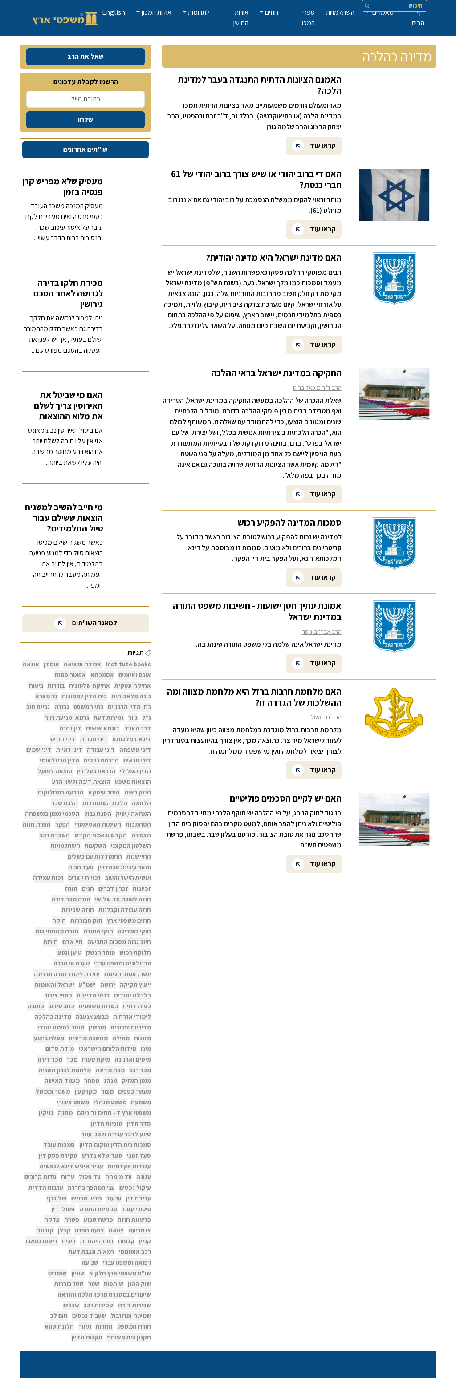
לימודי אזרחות (132, 1017)
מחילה (121, 1038)
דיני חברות (94, 739)
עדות (67, 1177)
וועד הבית (81, 867)
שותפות (113, 1284)
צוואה (116, 1230)
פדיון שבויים (86, 1198)
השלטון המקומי (131, 846)
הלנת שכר (64, 803)
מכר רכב (140, 1070)
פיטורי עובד (136, 1209)
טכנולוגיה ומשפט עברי (122, 963)
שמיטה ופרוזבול (130, 1316)
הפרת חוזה (36, 824)
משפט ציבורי (73, 1102)
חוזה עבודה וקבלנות (124, 910)
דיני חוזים (63, 739)
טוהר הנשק (100, 952)
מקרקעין (85, 1091)
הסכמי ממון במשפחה (52, 814)
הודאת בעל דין (96, 771)
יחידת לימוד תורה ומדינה (67, 974)
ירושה (107, 985)
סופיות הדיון (106, 1123)
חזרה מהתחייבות (57, 931)
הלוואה (141, 803)
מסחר (91, 1081)
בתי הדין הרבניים (129, 707)
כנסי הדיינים (93, 995)
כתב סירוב (61, 1006)
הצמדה (141, 835)
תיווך (84, 1326)
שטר (93, 1284)
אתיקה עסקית (132, 685)
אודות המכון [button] (156, 12)
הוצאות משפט (133, 782)
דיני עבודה (101, 750)
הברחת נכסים (101, 760)
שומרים (57, 1273)
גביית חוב (38, 707)
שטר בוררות (69, 1284)
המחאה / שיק (133, 814)
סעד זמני (139, 1155)
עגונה (143, 1177)
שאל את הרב (85, 56)
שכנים (71, 1305)
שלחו (85, 119)
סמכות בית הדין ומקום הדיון (115, 1145)
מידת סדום (59, 1049)
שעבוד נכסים (89, 1316)
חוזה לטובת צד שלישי (123, 899)
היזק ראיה (137, 792)
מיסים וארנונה (132, 1059)
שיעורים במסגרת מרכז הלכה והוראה (104, 1294)
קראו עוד (322, 145)
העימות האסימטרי (97, 824)
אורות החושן (240, 18)
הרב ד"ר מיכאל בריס (317, 388)
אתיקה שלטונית (89, 685)
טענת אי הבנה (71, 963)
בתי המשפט (88, 707)
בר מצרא (46, 696)
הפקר (62, 824)
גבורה (61, 707)
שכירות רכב (99, 1305)
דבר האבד (137, 728)
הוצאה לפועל (55, 771)
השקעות (95, 846)
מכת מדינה (110, 1070)
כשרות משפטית (98, 1006)
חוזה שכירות (77, 910)
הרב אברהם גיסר (322, 632)
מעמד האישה (62, 1081)
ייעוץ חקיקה (135, 985)
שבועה (89, 1262)
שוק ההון (139, 1284)
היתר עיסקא (104, 792)
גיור (133, 717)
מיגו (146, 1049)
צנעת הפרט (89, 1230)
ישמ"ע (87, 985)
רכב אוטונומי (134, 1252)
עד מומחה (118, 1177)
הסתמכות (138, 824)
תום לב (59, 1316)
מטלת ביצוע (49, 1038)
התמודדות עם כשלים (95, 856)
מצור (107, 1091)
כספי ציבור (58, 995)
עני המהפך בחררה (91, 1187)
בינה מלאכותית (131, 696)
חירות (50, 942)
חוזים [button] (271, 12)
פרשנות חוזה (134, 1220)
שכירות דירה (134, 1305)
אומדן (51, 664)
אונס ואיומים (134, 675)
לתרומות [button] (199, 12)
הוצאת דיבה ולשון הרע (81, 782)
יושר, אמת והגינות (127, 974)
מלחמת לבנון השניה (65, 1070)
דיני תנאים (137, 760)
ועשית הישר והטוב (128, 878)
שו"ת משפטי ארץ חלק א (120, 1273)
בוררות (56, 685)
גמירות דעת (109, 717)
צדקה (52, 1220)
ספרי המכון (308, 18)
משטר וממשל (53, 1091)
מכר (72, 1059)
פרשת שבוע (98, 1220)
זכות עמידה (48, 878)
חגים (88, 888)
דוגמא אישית (103, 728)
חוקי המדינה (134, 931)
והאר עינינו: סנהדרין (124, 867)
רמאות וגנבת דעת (91, 1252)
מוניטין (97, 1027)
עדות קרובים (40, 1177)
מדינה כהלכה (53, 1017)
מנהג (110, 1081)
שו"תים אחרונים (85, 149)
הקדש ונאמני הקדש (100, 835)
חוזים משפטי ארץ (129, 920)
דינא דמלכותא (131, 739)
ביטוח (36, 685)
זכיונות (142, 888)
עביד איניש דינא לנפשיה (71, 1166)
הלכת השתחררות (104, 803)
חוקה (59, 920)
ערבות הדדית (45, 1187)
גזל (146, 717)
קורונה (44, 1230)
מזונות (142, 1038)
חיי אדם (72, 942)
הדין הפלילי (135, 771)
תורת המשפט (134, 1326)
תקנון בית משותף (129, 1337)
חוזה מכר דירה (71, 899)
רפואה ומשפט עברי (127, 1262)
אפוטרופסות (70, 675)
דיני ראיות (69, 750)
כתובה (36, 1006)
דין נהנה (70, 728)
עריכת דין (138, 1198)
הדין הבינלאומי (59, 760)
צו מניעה (139, 1230)
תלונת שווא (59, 1326)
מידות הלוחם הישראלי (107, 1049)
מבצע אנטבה (92, 1017)
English (113, 12)
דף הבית (417, 18)
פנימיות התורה (98, 1209)
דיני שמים (39, 750)
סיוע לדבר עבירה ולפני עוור (116, 1134)
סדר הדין (139, 1123)
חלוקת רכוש (135, 952)
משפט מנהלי (110, 1102)
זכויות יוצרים (84, 878)
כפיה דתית (137, 1006)
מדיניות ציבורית (130, 1027)
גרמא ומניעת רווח (66, 717)
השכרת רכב (55, 835)
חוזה (71, 888)
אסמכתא (102, 675)
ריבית (69, 1241)
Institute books (128, 664)
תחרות (104, 1326)
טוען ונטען (68, 952)
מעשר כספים (134, 1091)
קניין (145, 1241)
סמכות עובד (59, 1145)
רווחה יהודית (97, 1241)
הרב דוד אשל (326, 717)
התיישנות (138, 856)
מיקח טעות (96, 1059)
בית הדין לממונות (84, 696)
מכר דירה (49, 1059)
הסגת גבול (97, 814)
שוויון (78, 1273)
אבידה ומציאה (82, 664)
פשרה (71, 1220)
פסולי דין (63, 1209)
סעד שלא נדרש (102, 1155)
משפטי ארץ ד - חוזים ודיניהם (114, 1113)
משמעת (141, 1102)
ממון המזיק (136, 1081)
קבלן (64, 1230)
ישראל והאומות (54, 985)
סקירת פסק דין (58, 1155)
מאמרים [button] (382, 12)
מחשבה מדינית (88, 1038)
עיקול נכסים (135, 1187)
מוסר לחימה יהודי (61, 1027)
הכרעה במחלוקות (61, 792)
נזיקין (46, 1113)
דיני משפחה (135, 750)
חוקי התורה (98, 931)
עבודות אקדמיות (129, 1166)
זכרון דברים (113, 888)
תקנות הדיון (86, 1337)
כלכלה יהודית (132, 995)
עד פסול (90, 1177)
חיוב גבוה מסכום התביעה (119, 942)
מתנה (65, 1113)
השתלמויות (340, 12)
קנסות (126, 1241)
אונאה (31, 664)
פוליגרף (56, 1198)
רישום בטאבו (41, 1241)
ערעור (114, 1198)
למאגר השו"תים (94, 623)
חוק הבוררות (86, 920)
